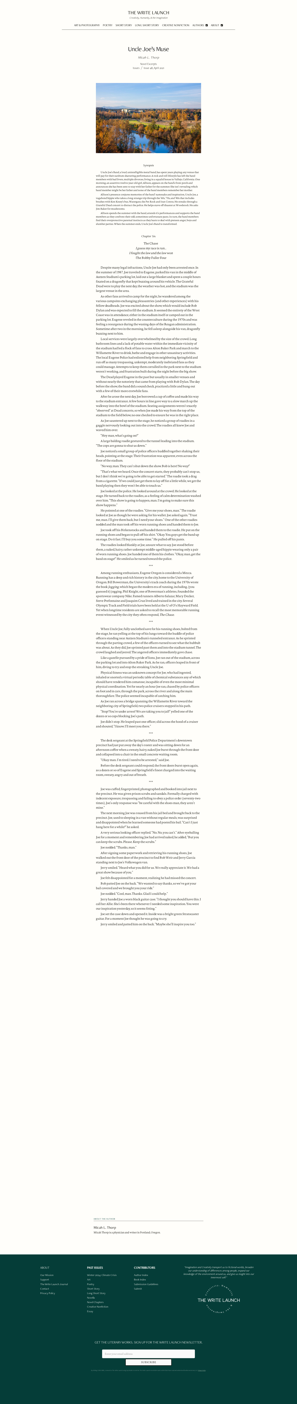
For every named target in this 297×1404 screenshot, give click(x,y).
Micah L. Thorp (105, 1227)
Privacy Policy (202, 1370)
